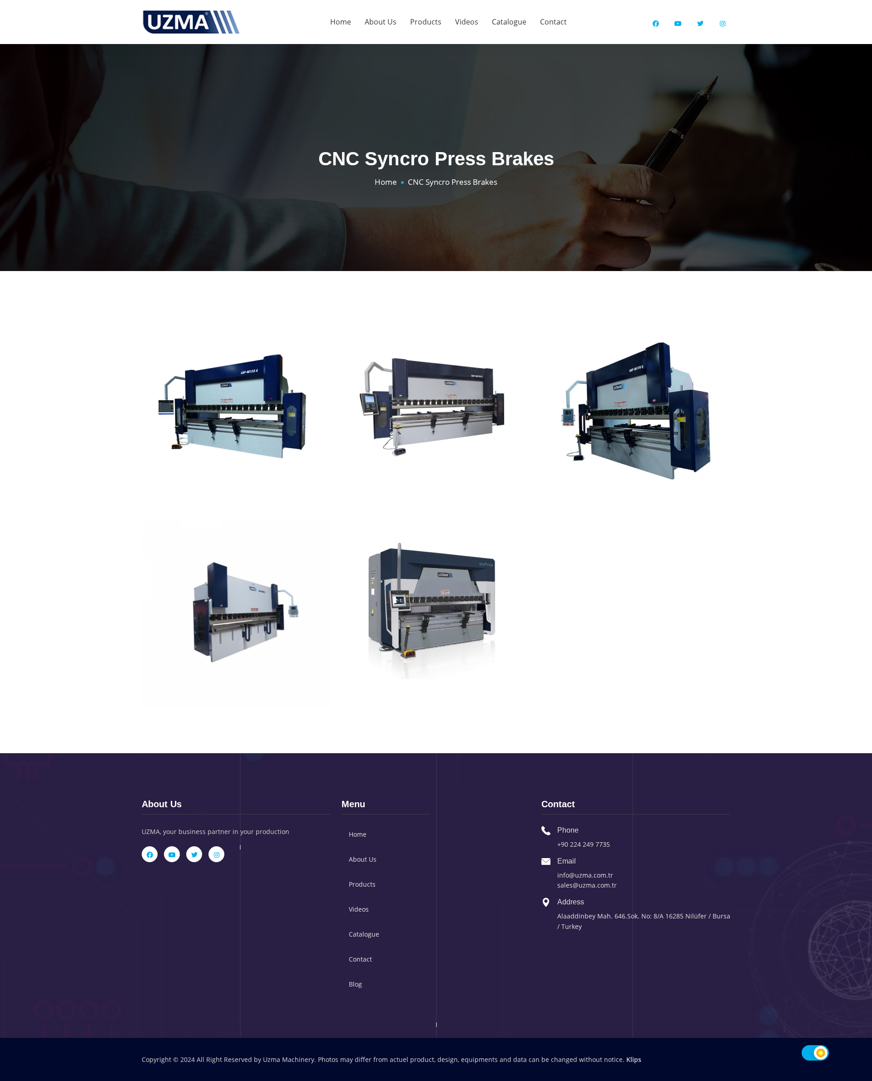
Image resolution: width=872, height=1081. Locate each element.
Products (425, 22)
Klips (633, 1059)
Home (340, 22)
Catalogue (509, 22)
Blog (355, 984)
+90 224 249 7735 (583, 844)
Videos (466, 22)
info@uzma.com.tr (585, 875)
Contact (553, 22)
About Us (380, 22)
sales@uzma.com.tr (587, 885)
